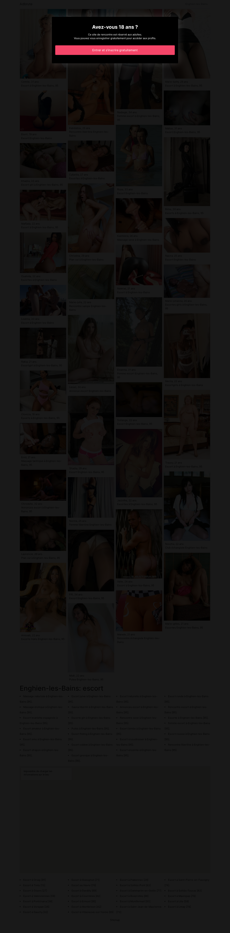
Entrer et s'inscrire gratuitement (115, 50)
